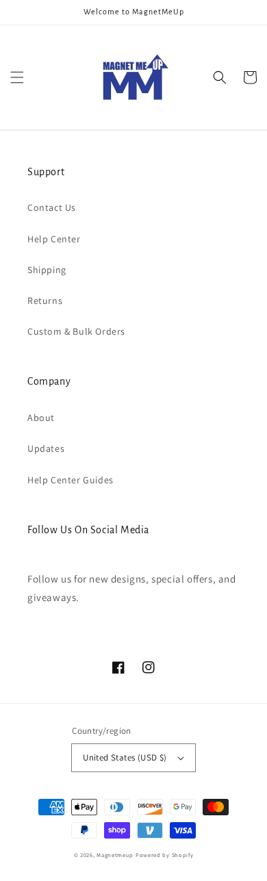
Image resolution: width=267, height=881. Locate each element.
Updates (45, 448)
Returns (44, 300)
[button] (17, 77)
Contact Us (51, 207)
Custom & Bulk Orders (76, 331)
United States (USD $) (124, 757)
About (41, 417)
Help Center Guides (70, 480)
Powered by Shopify (165, 854)
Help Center (54, 239)
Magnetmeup (115, 854)
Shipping (46, 270)
